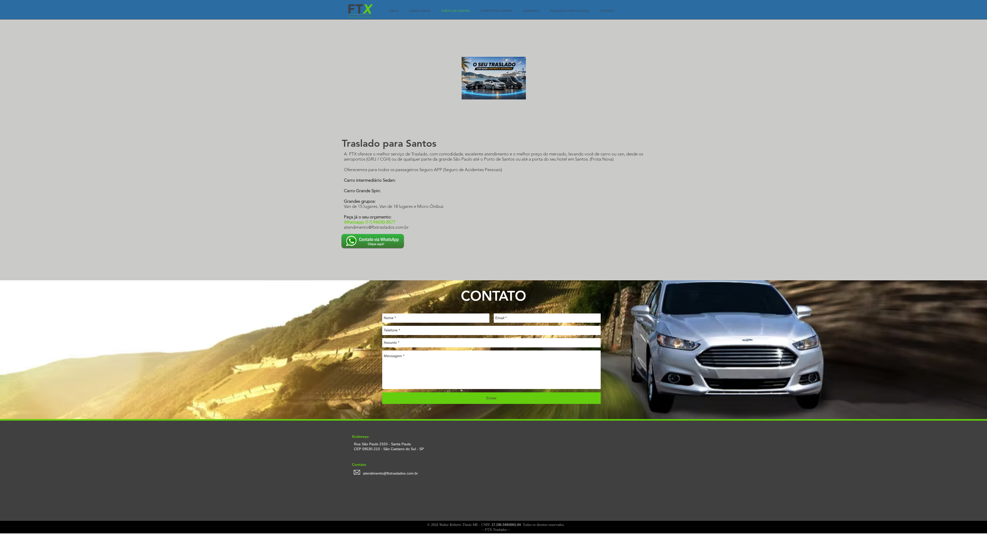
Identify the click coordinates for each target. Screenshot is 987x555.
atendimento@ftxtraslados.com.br (376, 227)
